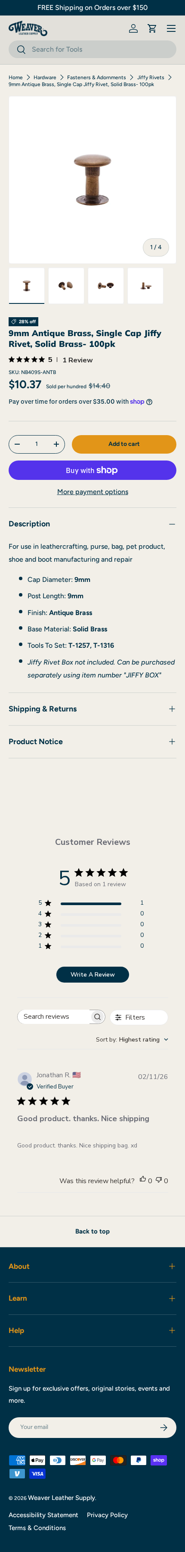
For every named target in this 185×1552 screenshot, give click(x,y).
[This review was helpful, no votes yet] (143, 1181)
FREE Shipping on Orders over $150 (92, 7)
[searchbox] (53, 1017)
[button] (152, 28)
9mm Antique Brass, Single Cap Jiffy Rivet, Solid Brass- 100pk (81, 84)
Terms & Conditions (37, 1528)
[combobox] (92, 49)
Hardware (45, 77)
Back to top (92, 1231)
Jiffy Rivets (150, 77)
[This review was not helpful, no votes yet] (159, 1181)
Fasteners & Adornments (96, 77)
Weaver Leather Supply (61, 1498)
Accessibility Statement (43, 1515)
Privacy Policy (107, 1515)
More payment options (92, 492)
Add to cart (124, 444)
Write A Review (93, 975)
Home (16, 77)
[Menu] (171, 28)
